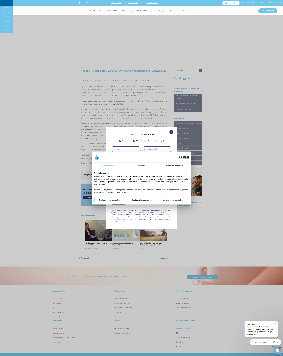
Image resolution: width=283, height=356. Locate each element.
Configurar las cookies (140, 200)
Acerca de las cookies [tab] (174, 166)
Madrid (139, 141)
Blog (261, 2)
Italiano (6, 17)
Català (6, 8)
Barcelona (126, 141)
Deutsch (6, 21)
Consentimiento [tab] (108, 166)
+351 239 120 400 (152, 3)
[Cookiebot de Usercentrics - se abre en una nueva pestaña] (179, 157)
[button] (182, 10)
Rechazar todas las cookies (109, 200)
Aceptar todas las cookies (173, 200)
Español (6, 12)
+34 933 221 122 (116, 3)
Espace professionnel (249, 2)
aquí (103, 192)
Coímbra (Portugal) (156, 141)
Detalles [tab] (141, 166)
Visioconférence (268, 11)
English (6, 26)
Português (6, 30)
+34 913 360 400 (133, 3)
